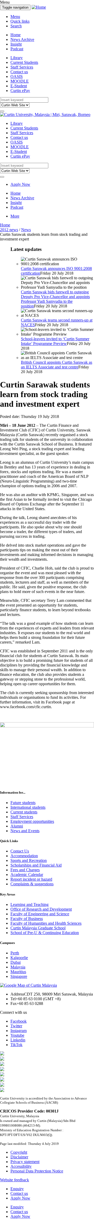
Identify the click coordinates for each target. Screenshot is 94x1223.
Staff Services (21, 67)
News (26, 229)
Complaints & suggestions (32, 884)
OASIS (16, 76)
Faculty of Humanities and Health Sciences (45, 923)
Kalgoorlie (19, 957)
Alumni (16, 826)
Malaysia (17, 967)
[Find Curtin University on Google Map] (28, 985)
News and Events (24, 831)
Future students (23, 802)
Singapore (18, 976)
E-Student (18, 86)
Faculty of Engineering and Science (39, 914)
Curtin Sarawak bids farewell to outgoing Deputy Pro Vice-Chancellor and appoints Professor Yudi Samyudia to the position (55, 299)
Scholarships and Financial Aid (36, 865)
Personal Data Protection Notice (36, 1171)
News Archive (22, 39)
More (14, 216)
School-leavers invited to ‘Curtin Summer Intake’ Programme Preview (55, 341)
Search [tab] (16, 26)
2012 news (9, 229)
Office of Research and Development (41, 909)
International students (27, 807)
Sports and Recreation (28, 860)
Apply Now (20, 184)
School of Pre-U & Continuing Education (44, 932)
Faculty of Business (26, 918)
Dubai (15, 962)
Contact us (19, 72)
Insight (16, 44)
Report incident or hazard (31, 879)
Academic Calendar (26, 874)
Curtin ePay (20, 90)
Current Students (24, 62)
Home (15, 35)
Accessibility (21, 1166)
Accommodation (24, 856)
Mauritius (18, 971)
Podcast (16, 49)
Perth (14, 953)
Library (16, 57)
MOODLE (19, 81)
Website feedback (14, 1180)
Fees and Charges (25, 870)
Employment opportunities (32, 821)
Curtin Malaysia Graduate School (38, 928)
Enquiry (17, 1189)
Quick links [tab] (20, 21)
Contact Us (19, 851)
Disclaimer (19, 1157)
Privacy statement (24, 1161)
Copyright (18, 1152)
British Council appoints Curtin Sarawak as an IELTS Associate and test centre (56, 364)
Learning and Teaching (29, 904)
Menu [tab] (15, 16)
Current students (23, 812)
